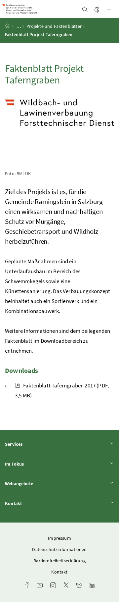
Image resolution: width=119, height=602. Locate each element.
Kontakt (32, 503)
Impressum (59, 538)
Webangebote (37, 483)
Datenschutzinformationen (59, 549)
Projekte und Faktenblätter (54, 26)
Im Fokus (32, 464)
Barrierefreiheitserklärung (59, 561)
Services (32, 444)
